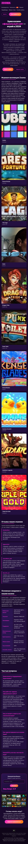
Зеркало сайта (20, 69)
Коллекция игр (5, 7)
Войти (5, 14)
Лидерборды (4, 10)
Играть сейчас (8, 69)
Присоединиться (15, 14)
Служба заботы (20, 10)
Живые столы (12, 10)
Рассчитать (14, 785)
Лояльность (14, 7)
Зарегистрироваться (14, 822)
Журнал (21, 7)
